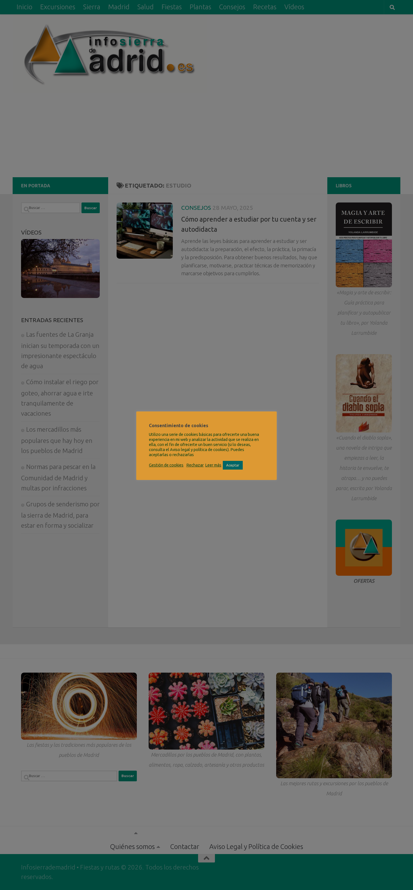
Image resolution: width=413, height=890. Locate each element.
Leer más (213, 465)
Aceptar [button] (232, 465)
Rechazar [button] (195, 465)
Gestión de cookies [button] (166, 465)
